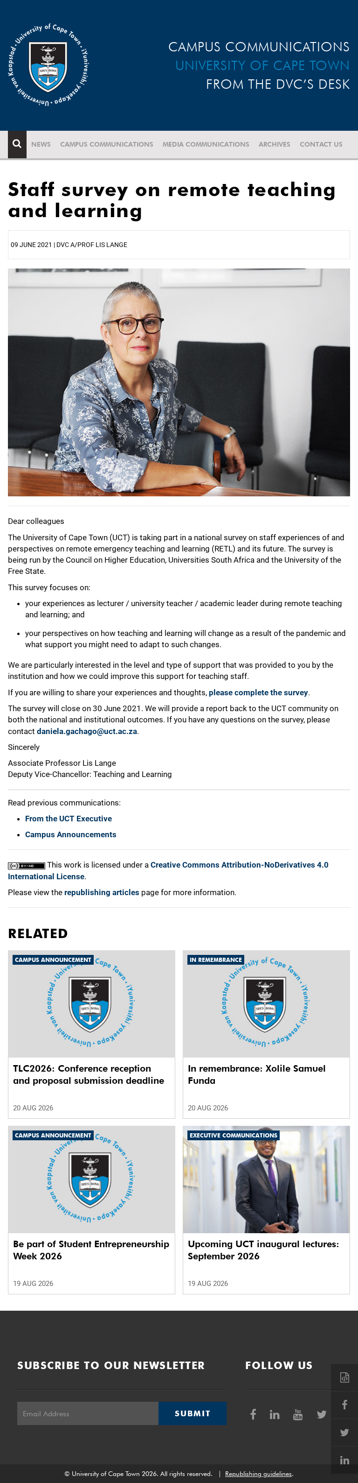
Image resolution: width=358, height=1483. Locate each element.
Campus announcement (53, 959)
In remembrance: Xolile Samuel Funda (257, 1074)
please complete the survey (258, 692)
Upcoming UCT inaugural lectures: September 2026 (263, 1250)
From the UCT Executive (68, 818)
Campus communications (106, 144)
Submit (192, 1413)
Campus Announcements (71, 834)
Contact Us (321, 144)
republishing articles (101, 892)
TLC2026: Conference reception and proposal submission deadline (88, 1074)
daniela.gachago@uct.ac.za (87, 731)
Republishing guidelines (258, 1473)
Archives (274, 144)
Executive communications (233, 1135)
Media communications (206, 144)
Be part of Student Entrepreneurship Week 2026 (91, 1250)
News (41, 144)
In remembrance (216, 959)
